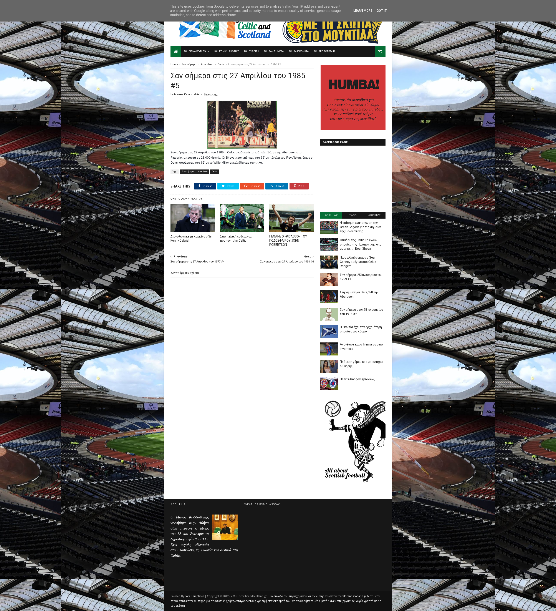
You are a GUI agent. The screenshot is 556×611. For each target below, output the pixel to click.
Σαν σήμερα (189, 64)
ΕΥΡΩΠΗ (254, 51)
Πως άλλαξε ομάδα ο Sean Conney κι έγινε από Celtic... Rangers (359, 262)
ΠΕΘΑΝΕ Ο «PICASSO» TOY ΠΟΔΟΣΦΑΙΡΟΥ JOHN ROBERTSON (288, 240)
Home (174, 64)
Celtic (221, 64)
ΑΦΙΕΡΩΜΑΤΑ (301, 51)
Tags (353, 215)
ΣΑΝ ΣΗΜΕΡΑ (276, 51)
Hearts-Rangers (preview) (357, 379)
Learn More (362, 10)
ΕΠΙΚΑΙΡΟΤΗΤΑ (197, 51)
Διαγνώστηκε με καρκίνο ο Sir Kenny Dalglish (191, 238)
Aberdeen (207, 64)
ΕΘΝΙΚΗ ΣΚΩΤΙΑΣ (229, 51)
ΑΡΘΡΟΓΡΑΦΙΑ (327, 51)
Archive (374, 215)
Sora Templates (194, 596)
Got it (382, 10)
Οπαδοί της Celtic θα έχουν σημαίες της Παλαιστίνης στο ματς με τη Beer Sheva (360, 244)
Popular (331, 215)
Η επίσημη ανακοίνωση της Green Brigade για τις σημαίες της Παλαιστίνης (361, 227)
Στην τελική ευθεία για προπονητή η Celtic (236, 238)
